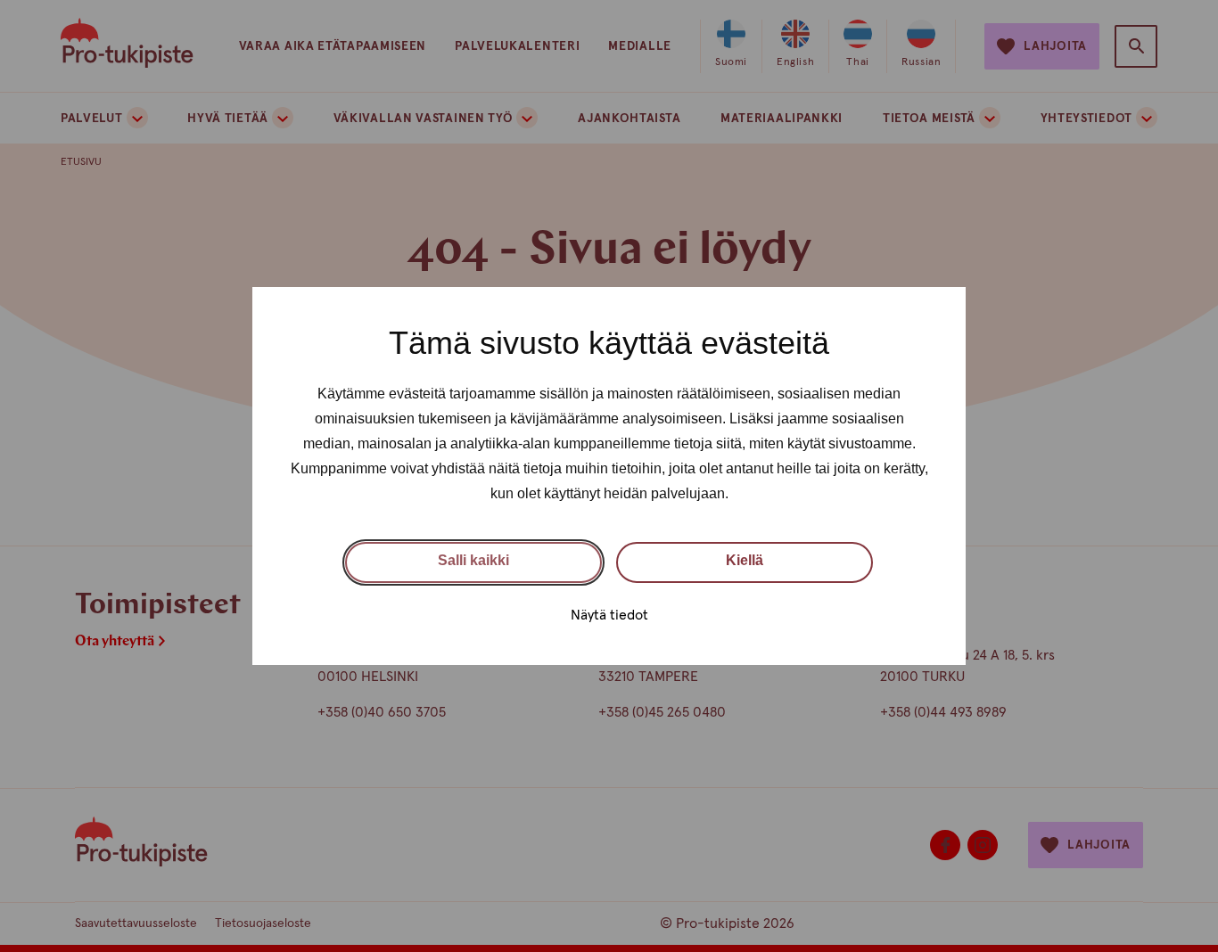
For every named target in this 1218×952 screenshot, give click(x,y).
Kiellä (744, 560)
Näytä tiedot (609, 615)
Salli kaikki (473, 560)
